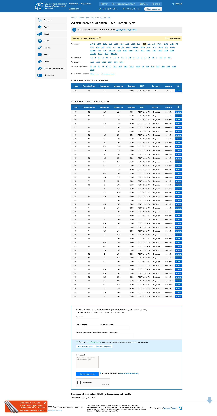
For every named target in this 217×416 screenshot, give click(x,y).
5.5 (130, 58)
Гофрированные (108, 74)
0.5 (91, 58)
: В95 (95, 38)
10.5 (169, 58)
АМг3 (128, 47)
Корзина (178, 4)
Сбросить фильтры (173, 38)
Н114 (131, 66)
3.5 (114, 58)
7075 (136, 50)
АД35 (161, 47)
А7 (123, 47)
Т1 (110, 66)
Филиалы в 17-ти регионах (80, 4)
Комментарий (80, 355)
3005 (172, 50)
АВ (153, 44)
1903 (154, 50)
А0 (114, 47)
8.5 (153, 58)
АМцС (108, 47)
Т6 (143, 66)
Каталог (104, 4)
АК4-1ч (93, 53)
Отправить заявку (87, 374)
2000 (116, 62)
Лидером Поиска (170, 408)
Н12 (147, 66)
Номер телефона (81, 325)
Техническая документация (123, 4)
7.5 (145, 58)
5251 (149, 47)
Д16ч (106, 53)
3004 (166, 50)
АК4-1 (92, 44)
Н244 (92, 69)
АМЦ (92, 47)
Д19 (166, 47)
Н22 (114, 66)
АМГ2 (166, 44)
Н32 (157, 66)
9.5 (161, 58)
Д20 (104, 50)
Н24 (120, 66)
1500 (104, 62)
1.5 (99, 58)
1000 (92, 62)
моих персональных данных (129, 373)
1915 (133, 44)
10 (165, 58)
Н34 (163, 66)
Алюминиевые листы (93, 18)
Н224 (138, 66)
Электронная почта (107, 325)
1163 (127, 44)
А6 (119, 47)
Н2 (95, 66)
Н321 (174, 66)
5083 (131, 50)
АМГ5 (159, 44)
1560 (119, 50)
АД (103, 47)
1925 (116, 44)
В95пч (172, 47)
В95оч (92, 50)
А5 (177, 44)
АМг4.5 (135, 47)
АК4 (121, 44)
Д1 (149, 44)
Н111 (125, 66)
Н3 (99, 66)
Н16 (168, 66)
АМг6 (142, 47)
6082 (148, 50)
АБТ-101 (114, 53)
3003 (160, 50)
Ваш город (113, 332)
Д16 (110, 44)
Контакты (156, 4)
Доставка (143, 4)
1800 (110, 62)
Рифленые (94, 74)
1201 (99, 50)
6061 (142, 50)
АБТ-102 (111, 50)
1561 (125, 50)
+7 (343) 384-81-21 (110, 9)
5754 (154, 47)
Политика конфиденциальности (48, 410)
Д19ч (105, 44)
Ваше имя (79, 317)
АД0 (98, 47)
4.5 (122, 58)
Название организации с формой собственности (92, 332)
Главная (74, 18)
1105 (99, 44)
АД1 (172, 44)
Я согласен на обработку (120, 373)
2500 (121, 62)
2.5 (107, 58)
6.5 (138, 58)
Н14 (152, 66)
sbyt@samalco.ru (132, 9)
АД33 (100, 53)
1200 (98, 62)
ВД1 (138, 44)
